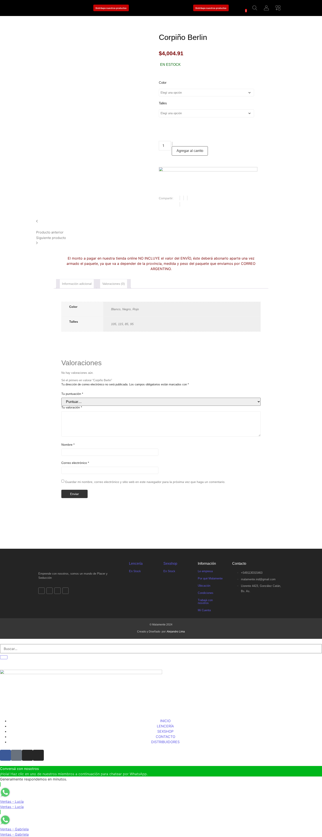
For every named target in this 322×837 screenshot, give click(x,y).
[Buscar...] (255, 8)
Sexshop (170, 563)
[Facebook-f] (42, 8)
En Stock (135, 571)
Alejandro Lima (176, 631)
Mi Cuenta (204, 610)
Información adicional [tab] (77, 283)
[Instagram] (61, 8)
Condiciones (205, 593)
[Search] (3, 657)
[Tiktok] (52, 8)
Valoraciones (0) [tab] (113, 283)
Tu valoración (71, 407)
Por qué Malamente (210, 578)
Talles (163, 103)
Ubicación (204, 585)
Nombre (67, 444)
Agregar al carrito (190, 151)
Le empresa (205, 571)
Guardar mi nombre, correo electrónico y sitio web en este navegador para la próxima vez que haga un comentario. (145, 481)
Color (162, 82)
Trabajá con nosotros (205, 601)
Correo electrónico (75, 462)
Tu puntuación (72, 393)
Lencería (136, 563)
